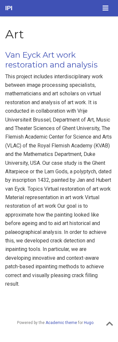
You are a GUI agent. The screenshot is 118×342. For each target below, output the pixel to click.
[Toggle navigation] (105, 8)
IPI (8, 8)
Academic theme (61, 322)
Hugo (88, 322)
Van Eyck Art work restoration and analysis (51, 59)
